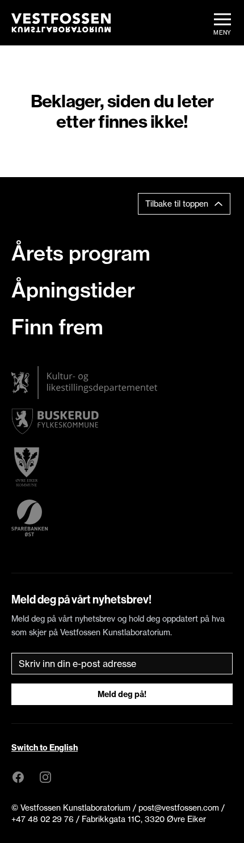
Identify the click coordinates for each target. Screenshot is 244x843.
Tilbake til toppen (176, 204)
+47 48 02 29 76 (42, 819)
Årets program (80, 253)
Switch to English (44, 748)
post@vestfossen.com (178, 808)
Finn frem (57, 327)
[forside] (61, 22)
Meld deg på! (122, 694)
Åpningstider (73, 290)
